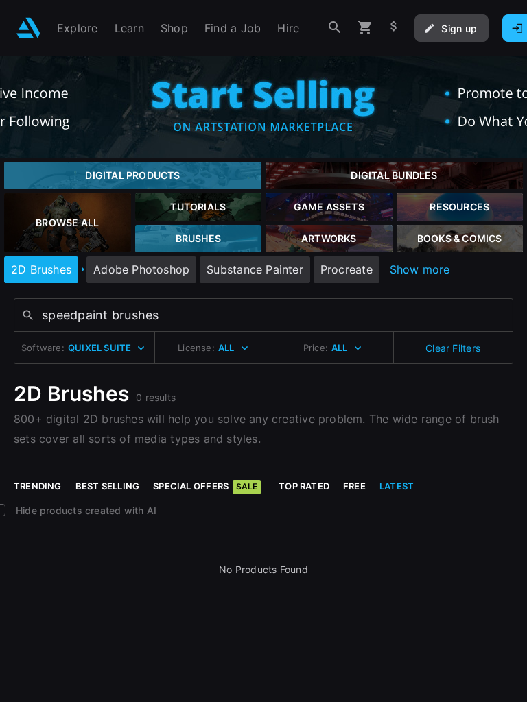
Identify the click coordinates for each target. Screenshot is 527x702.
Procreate (346, 269)
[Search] (335, 28)
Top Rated (304, 486)
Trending (38, 486)
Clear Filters (452, 348)
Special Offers (205, 486)
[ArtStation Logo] (28, 27)
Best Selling (107, 486)
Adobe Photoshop (141, 269)
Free (354, 486)
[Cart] (365, 28)
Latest (396, 486)
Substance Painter (255, 269)
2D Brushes (41, 269)
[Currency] (394, 28)
